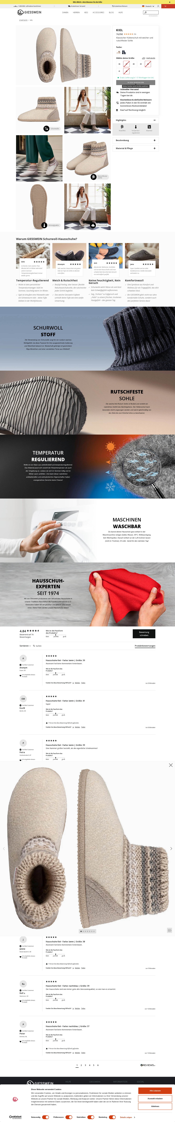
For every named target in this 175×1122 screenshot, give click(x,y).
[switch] (68, 1117)
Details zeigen (126, 1117)
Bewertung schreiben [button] (144, 634)
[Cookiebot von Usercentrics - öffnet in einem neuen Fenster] (15, 1117)
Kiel (31, 20)
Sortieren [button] (24, 645)
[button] (77, 1065)
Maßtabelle (150, 58)
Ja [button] (73, 683)
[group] (32, 631)
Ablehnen (155, 1106)
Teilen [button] (83, 683)
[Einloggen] (158, 6)
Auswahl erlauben (155, 1099)
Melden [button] (77, 683)
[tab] (145, 646)
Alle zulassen (155, 1091)
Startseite (23, 20)
